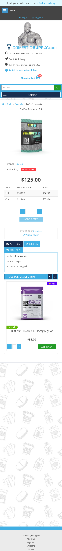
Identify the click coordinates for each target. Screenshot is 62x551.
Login (24, 17)
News (31, 549)
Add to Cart (31, 219)
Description (15, 244)
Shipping (31, 545)
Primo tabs (19, 104)
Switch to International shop (23, 70)
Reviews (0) (15, 249)
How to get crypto (31, 535)
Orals (9, 104)
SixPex (19, 164)
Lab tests (33, 244)
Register (38, 17)
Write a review (32, 235)
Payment (31, 542)
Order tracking (46, 3)
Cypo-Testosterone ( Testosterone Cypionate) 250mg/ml (37, 332)
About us (31, 538)
